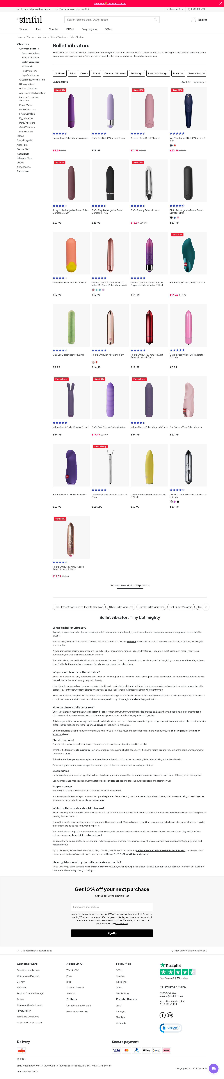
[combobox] (109, 19)
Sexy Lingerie (24, 140)
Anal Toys (22, 144)
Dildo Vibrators (26, 84)
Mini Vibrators (26, 131)
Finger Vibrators (27, 113)
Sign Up (112, 933)
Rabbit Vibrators (27, 109)
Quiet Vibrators (27, 127)
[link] (20, 36)
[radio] (54, 133)
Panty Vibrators (27, 122)
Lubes (20, 162)
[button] (220, 3)
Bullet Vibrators (30, 61)
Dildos (20, 135)
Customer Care (176, 9)
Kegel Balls (23, 153)
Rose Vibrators (29, 70)
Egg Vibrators (26, 118)
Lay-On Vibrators (30, 75)
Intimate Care (24, 158)
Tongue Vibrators (30, 57)
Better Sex (23, 149)
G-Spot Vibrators (28, 88)
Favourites (23, 171)
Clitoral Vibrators (29, 48)
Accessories (24, 166)
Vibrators (23, 44)
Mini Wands (27, 66)
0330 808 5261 (198, 9)
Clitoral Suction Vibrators (32, 79)
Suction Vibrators (30, 53)
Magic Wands (25, 105)
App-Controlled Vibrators (32, 92)
